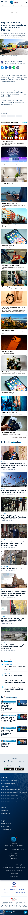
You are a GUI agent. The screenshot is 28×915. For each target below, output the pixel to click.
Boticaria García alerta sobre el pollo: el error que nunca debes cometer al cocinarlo (15, 668)
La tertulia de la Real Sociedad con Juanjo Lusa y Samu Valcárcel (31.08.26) (8, 733)
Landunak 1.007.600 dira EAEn (11, 569)
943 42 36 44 (15, 851)
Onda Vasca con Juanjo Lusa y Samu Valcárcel (14, 792)
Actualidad (4, 566)
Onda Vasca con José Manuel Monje (11, 789)
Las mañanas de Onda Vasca (9, 780)
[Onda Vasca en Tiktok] (23, 761)
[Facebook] (10, 67)
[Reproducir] (19, 704)
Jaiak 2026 (19, 5)
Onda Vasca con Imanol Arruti (9, 795)
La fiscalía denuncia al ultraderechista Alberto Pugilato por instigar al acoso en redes (14, 517)
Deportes (7, 673)
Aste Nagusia (5, 5)
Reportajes (4, 810)
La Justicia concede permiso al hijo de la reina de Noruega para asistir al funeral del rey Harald (14, 465)
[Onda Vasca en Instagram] (16, 761)
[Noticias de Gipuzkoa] (17, 889)
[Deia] (5, 889)
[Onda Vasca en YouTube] (12, 761)
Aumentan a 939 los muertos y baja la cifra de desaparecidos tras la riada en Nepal (13, 647)
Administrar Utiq (14, 873)
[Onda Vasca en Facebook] (8, 761)
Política (3, 513)
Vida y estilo (8, 664)
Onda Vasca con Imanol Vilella (9, 798)
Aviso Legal (19, 865)
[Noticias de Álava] (7, 892)
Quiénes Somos (10, 865)
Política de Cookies (20, 867)
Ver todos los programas (8, 804)
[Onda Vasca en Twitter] (4, 761)
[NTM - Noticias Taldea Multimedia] (14, 884)
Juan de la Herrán (6, 823)
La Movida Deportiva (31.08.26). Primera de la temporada (8, 745)
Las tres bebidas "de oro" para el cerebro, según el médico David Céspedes (13, 689)
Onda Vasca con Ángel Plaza (9, 801)
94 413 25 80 (15, 846)
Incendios (13, 5)
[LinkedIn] (6, 67)
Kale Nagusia (4, 786)
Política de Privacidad (8, 867)
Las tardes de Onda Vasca (8, 783)
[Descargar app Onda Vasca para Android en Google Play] (9, 769)
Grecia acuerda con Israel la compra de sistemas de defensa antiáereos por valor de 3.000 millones (13, 593)
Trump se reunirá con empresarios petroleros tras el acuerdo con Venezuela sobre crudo (13, 544)
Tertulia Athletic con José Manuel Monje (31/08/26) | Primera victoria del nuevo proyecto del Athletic (8, 707)
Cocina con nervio (6, 829)
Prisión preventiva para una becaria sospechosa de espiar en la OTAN (13, 491)
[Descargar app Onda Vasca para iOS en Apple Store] (19, 769)
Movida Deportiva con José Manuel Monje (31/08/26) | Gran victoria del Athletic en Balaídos (8, 720)
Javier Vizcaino (5, 826)
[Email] (17, 67)
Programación (5, 813)
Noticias (3, 807)
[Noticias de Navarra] (20, 892)
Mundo (3, 461)
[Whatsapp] (13, 67)
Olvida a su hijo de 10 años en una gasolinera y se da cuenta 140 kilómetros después (12, 620)
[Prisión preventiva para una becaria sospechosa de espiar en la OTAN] (14, 479)
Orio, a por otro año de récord (13, 675)
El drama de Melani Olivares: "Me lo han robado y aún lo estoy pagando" (15, 681)
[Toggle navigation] (2, 2)
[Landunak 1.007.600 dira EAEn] (14, 557)
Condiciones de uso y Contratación (14, 870)
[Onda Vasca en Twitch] (20, 761)
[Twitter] (2, 67)
